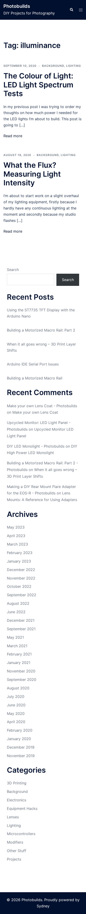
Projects (14, 859)
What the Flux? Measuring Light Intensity (32, 174)
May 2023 (16, 527)
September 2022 (21, 595)
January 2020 (19, 738)
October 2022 (19, 586)
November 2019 (21, 755)
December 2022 (21, 569)
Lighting (73, 65)
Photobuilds (16, 6)
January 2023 (19, 561)
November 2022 (21, 578)
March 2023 (17, 544)
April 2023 (16, 535)
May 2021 (15, 637)
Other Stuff (16, 850)
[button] (71, 10)
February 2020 (19, 730)
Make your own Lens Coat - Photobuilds (42, 406)
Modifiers (15, 842)
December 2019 (20, 747)
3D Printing (16, 783)
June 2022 (16, 612)
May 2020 (16, 713)
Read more (12, 136)
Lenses (13, 817)
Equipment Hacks (22, 808)
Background (53, 65)
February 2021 (19, 654)
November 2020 (21, 671)
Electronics (16, 800)
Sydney (43, 906)
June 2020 (16, 705)
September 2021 (21, 629)
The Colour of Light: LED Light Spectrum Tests (38, 84)
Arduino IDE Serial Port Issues (33, 364)
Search (13, 269)
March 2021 (17, 646)
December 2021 (20, 620)
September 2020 (21, 679)
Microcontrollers (21, 833)
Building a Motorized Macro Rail (34, 378)
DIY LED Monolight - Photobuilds (35, 446)
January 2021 (18, 662)
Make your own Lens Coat (35, 412)
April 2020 (16, 721)
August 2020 (18, 688)
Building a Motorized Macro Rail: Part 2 (41, 330)
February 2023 (19, 552)
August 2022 (18, 603)
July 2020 (15, 696)
